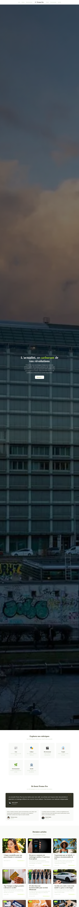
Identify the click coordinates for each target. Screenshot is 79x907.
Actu (19, 2)
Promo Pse (39, 2)
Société (59, 2)
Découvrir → (39, 377)
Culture (23, 2)
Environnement (53, 2)
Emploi (47, 2)
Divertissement (29, 2)
